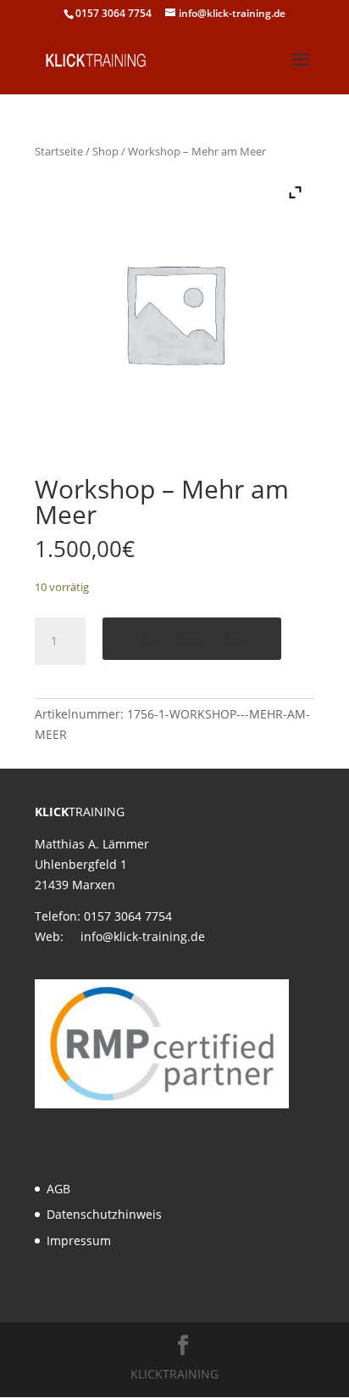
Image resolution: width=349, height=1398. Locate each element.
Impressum (79, 1240)
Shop (105, 151)
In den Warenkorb (192, 638)
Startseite (59, 151)
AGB (58, 1189)
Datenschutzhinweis (104, 1214)
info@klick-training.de (142, 936)
